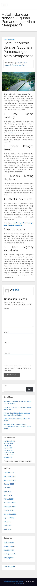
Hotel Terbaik (9, 550)
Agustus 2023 (9, 518)
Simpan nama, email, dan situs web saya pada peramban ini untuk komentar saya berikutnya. (17, 368)
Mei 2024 (7, 488)
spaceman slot (9, 452)
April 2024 (7, 491)
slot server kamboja (16, 133)
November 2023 (10, 506)
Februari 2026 (9, 473)
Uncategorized (9, 558)
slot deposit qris (9, 441)
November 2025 (10, 480)
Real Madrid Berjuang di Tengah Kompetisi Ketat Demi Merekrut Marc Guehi (17, 426)
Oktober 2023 (9, 510)
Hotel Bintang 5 (9, 546)
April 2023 (7, 529)
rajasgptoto (8, 457)
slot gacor (7, 446)
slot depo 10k (8, 455)
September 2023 (10, 514)
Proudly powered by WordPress (13, 581)
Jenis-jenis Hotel (9, 40)
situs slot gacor (9, 567)
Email (6, 343)
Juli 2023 (7, 522)
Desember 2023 (10, 503)
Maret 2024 (8, 495)
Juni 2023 (7, 525)
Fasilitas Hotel (9, 543)
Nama (6, 332)
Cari (5, 385)
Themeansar (19, 583)
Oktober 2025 (9, 484)
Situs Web (7, 353)
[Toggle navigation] (5, 5)
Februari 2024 (9, 499)
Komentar (7, 308)
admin (19, 63)
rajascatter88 (8, 443)
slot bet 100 (8, 448)
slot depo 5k (8, 450)
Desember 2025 (10, 476)
